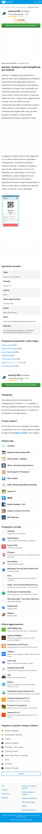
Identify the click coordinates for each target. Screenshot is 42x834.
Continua (21, 774)
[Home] (2, 7)
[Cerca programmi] (36, 2)
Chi (3, 786)
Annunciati (5, 794)
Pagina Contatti (20, 433)
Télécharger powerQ (9, 359)
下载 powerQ (6, 355)
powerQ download (8, 352)
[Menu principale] (40, 2)
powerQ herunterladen (10, 348)
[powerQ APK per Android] (4, 13)
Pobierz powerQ (7, 345)
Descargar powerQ (8, 366)
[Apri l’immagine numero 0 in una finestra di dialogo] (10, 211)
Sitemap (5, 797)
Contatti (4, 790)
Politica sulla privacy (29, 798)
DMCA (24, 806)
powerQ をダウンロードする (12, 362)
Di (15, 14)
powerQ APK (18, 11)
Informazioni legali (28, 802)
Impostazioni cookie (29, 810)
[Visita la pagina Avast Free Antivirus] (21, 21)
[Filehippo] (7, 2)
